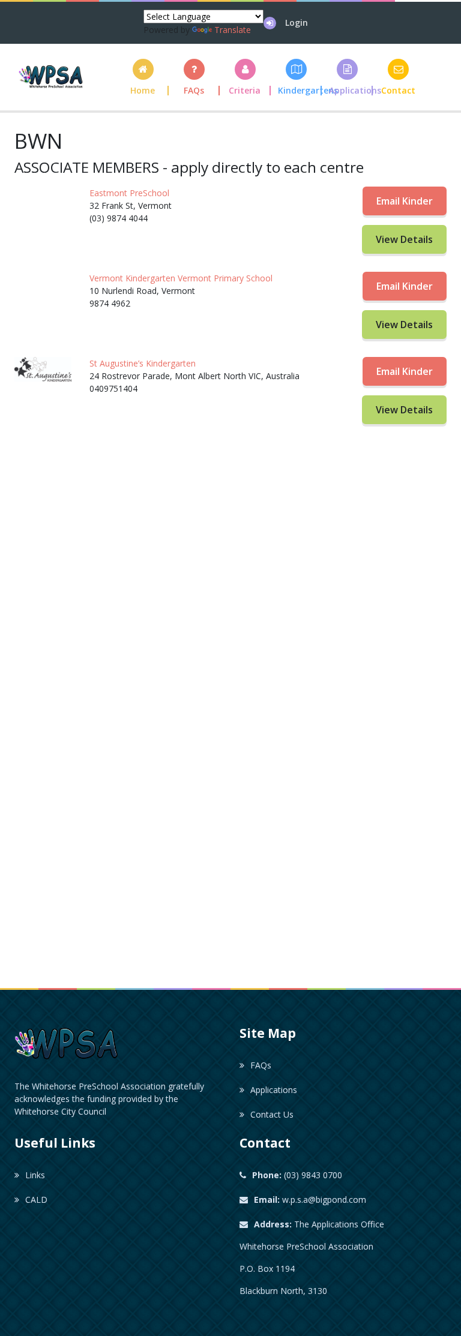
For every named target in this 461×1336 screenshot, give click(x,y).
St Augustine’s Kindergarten (142, 363)
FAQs (260, 1065)
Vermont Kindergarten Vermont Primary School (181, 278)
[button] (245, 77)
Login (296, 22)
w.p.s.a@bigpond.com (310, 1199)
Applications (273, 1089)
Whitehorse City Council (60, 1111)
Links (35, 1175)
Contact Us (272, 1114)
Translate (232, 29)
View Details (404, 239)
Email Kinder (404, 201)
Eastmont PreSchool (129, 193)
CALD (36, 1199)
